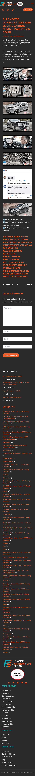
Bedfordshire (6, 690)
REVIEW (5, 581)
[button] (28, 9)
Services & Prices (8, 754)
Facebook (5, 735)
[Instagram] (18, 683)
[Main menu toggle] (32, 4)
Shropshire (6, 716)
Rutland (5, 713)
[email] (3, 10)
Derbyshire (6, 699)
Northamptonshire (8, 707)
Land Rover (6, 514)
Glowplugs (6, 478)
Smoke (5, 604)
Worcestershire (7, 724)
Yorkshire (5, 727)
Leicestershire (7, 701)
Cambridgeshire (8, 696)
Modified (5, 543)
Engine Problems (8, 461)
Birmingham (6, 693)
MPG (4, 549)
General (5, 474)
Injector (5, 491)
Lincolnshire (6, 704)
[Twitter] (13, 683)
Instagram (5, 743)
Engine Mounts (7, 458)
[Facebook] (9, 683)
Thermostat (6, 612)
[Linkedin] (26, 683)
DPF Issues (6, 450)
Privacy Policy (7, 762)
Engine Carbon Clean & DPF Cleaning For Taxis (17, 453)
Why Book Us (7, 757)
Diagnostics (6, 442)
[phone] (13, 10)
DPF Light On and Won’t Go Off (12, 376)
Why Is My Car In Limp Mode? (12, 397)
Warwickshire (7, 721)
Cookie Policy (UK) (9, 765)
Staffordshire (6, 718)
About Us (5, 751)
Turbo (4, 625)
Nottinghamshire (8, 710)
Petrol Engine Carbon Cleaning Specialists (15, 557)
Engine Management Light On (12, 391)
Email (4, 738)
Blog (3, 760)
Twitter (4, 740)
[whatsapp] (8, 10)
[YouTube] (22, 683)
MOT (4, 546)
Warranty (5, 652)
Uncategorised (7, 634)
